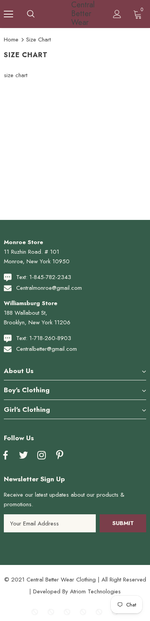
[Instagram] (41, 455)
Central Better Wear (76, 13)
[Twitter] (23, 455)
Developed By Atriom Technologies (77, 591)
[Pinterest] (60, 455)
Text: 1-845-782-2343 (43, 277)
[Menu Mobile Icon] (8, 14)
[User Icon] (117, 14)
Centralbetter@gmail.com (46, 349)
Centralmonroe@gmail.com (49, 288)
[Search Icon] (31, 14)
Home (11, 39)
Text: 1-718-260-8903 (43, 338)
